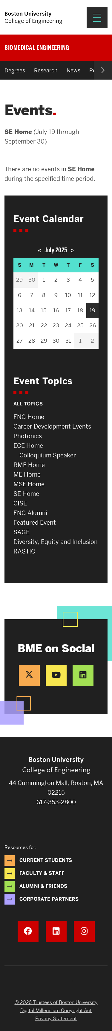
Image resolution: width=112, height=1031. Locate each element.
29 (19, 279)
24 (68, 325)
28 (31, 340)
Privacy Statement (56, 1018)
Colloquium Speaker (47, 455)
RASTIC (24, 551)
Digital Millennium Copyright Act (56, 1010)
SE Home (26, 494)
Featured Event (34, 522)
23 (56, 325)
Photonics (27, 436)
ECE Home (28, 446)
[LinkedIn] (83, 675)
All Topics (28, 404)
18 (80, 310)
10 (68, 295)
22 (44, 325)
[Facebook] (28, 931)
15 (44, 310)
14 (32, 310)
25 (80, 325)
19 (92, 310)
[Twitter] (29, 675)
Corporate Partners (49, 899)
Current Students (45, 860)
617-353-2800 (56, 802)
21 (32, 325)
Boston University (56, 982)
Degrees (14, 70)
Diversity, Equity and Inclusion (55, 542)
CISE (20, 503)
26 (92, 325)
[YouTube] (56, 675)
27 (19, 340)
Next (103, 70)
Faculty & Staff (41, 873)
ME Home (27, 474)
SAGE (21, 532)
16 (56, 310)
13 (19, 310)
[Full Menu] (97, 17)
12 (92, 295)
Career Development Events (52, 426)
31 (68, 340)
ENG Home (28, 417)
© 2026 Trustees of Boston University (56, 1002)
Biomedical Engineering (36, 48)
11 (80, 295)
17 (68, 310)
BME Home (29, 465)
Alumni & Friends (43, 886)
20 (19, 325)
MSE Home (29, 484)
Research (46, 70)
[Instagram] (84, 931)
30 (31, 279)
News (73, 70)
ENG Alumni (30, 513)
